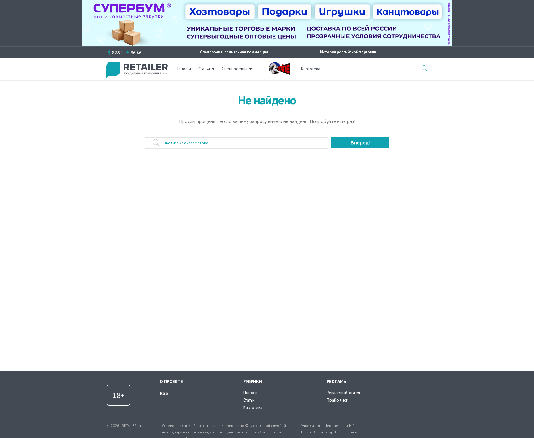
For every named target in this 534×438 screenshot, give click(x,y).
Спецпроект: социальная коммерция (234, 52)
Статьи (204, 68)
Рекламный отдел (343, 392)
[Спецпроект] (279, 65)
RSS (164, 393)
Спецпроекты (234, 68)
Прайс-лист (337, 400)
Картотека (310, 68)
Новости (183, 68)
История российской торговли (348, 52)
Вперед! (360, 143)
